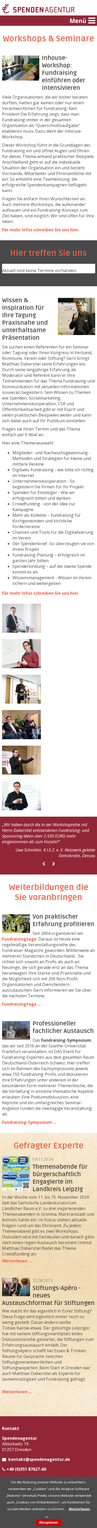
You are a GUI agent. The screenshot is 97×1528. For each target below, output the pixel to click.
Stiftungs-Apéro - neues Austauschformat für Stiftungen (48, 1295)
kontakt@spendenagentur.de (39, 1459)
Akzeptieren (48, 1522)
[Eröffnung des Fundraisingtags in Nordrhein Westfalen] (21, 631)
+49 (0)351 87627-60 (26, 1469)
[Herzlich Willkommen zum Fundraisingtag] (21, 702)
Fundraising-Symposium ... (29, 1122)
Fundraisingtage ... (21, 1004)
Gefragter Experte (49, 1146)
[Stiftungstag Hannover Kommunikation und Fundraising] (21, 667)
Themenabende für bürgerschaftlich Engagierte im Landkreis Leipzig (60, 1178)
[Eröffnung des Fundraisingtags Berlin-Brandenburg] (21, 773)
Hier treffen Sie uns (48, 253)
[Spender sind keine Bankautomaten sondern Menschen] (21, 808)
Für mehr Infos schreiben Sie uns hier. (40, 230)
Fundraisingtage (19, 939)
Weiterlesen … (17, 1261)
